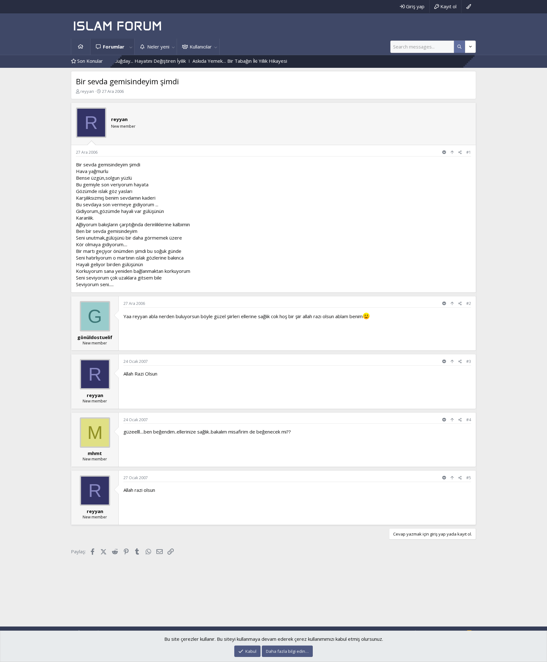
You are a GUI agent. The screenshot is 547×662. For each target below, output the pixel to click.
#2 (468, 303)
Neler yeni (158, 46)
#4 (468, 419)
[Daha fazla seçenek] (459, 47)
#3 (468, 361)
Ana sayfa (80, 47)
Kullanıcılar (201, 46)
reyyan (87, 91)
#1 (468, 152)
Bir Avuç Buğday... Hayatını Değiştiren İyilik (124, 61)
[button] (130, 47)
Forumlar (113, 46)
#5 (468, 477)
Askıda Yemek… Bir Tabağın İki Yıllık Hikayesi (223, 61)
